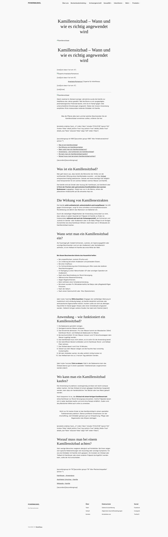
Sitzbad (103, 176)
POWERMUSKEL (34, 3)
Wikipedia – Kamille (63, 483)
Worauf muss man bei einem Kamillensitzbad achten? (77, 156)
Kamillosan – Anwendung (65, 475)
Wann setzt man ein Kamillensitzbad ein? (73, 149)
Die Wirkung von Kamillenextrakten (71, 147)
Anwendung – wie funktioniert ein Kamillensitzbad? (76, 152)
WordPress (39, 527)
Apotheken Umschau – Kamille (67, 479)
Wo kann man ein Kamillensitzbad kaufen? (73, 154)
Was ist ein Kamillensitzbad (68, 145)
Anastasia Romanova (75, 81)
